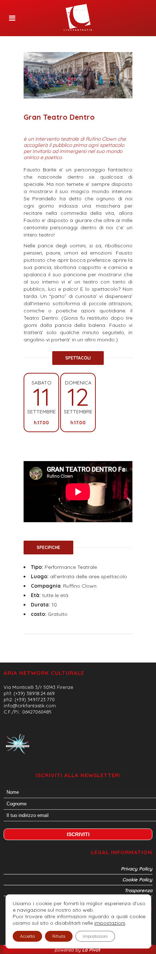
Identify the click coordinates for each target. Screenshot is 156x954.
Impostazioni (95, 936)
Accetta (27, 936)
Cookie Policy (137, 879)
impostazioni (109, 923)
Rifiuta (58, 936)
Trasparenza (138, 890)
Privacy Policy (136, 869)
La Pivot (92, 950)
